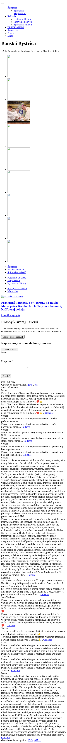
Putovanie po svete (23, 21)
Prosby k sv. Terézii (17, 288)
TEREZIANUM (15, 27)
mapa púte (15, 315)
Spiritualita (19, 10)
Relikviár (12, 16)
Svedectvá (12, 30)
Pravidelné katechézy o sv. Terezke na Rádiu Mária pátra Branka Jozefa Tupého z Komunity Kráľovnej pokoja (32, 306)
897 (36, 384)
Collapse (49, 413)
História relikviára (22, 19)
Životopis (12, 8)
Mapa (10, 35)
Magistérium (20, 13)
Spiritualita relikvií (23, 24)
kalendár (5, 315)
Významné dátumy (16, 283)
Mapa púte (12, 291)
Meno (5, 352)
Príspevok (7, 361)
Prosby (10, 33)
